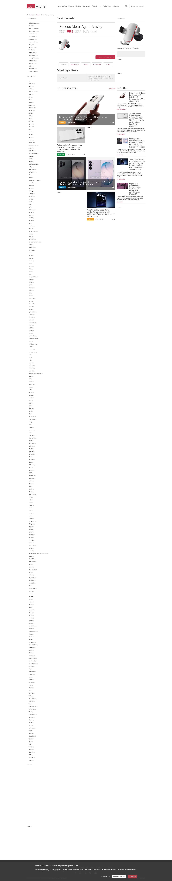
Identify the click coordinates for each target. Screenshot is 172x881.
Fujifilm (31, 306)
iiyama (31, 381)
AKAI (31, 97)
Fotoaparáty (33, 42)
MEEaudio (32, 465)
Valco (31, 730)
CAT (30, 204)
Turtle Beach (33, 714)
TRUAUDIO (32, 709)
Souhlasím (132, 876)
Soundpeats (32, 661)
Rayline (31, 591)
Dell (31, 234)
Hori (30, 355)
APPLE (31, 126)
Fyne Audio (32, 312)
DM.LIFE (31, 255)
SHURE (31, 636)
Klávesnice (33, 68)
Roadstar (32, 610)
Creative (32, 226)
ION (30, 389)
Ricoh (31, 607)
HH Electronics (33, 344)
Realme (31, 602)
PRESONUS (32, 577)
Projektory (32, 47)
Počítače (94, 6)
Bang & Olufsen (34, 153)
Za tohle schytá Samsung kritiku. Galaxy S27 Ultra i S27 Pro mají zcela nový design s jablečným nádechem (69, 148)
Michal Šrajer (71, 122)
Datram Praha (33, 231)
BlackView (32, 169)
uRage (31, 725)
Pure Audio (32, 583)
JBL (31, 400)
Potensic (31, 575)
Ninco (31, 510)
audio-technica (33, 145)
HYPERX (32, 368)
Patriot (31, 548)
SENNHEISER (33, 631)
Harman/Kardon (34, 338)
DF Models (32, 247)
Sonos (31, 650)
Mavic (31, 457)
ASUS (31, 140)
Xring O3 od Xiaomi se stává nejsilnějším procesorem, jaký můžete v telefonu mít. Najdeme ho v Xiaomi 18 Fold (101, 213)
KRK (30, 414)
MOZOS (31, 481)
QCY (30, 585)
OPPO (31, 532)
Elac (31, 271)
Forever (31, 301)
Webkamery (33, 60)
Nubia (31, 516)
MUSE (31, 491)
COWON (31, 220)
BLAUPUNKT (33, 172)
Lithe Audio (32, 435)
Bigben (31, 167)
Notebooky (33, 36)
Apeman (31, 124)
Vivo (31, 741)
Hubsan (32, 365)
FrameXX (32, 303)
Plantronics (32, 561)
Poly (31, 572)
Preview (62, 122)
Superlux (31, 679)
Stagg (31, 669)
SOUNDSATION (33, 663)
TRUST (31, 712)
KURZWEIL (32, 416)
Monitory (32, 52)
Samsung (32, 626)
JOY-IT (31, 403)
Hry (100, 6)
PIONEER (32, 559)
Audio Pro (32, 142)
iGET (30, 379)
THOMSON (32, 698)
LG (30, 432)
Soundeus (32, 655)
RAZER (31, 593)
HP (30, 357)
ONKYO (31, 529)
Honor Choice (33, 352)
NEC (31, 500)
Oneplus (31, 526)
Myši (31, 66)
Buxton (31, 185)
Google (31, 330)
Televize (32, 50)
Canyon (31, 196)
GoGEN (31, 328)
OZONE (31, 542)
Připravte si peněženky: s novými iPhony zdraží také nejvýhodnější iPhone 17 (135, 189)
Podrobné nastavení (119, 876)
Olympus (32, 524)
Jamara (31, 395)
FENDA (31, 290)
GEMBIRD (32, 317)
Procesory (32, 63)
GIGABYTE (32, 322)
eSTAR (31, 285)
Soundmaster (33, 658)
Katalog (78, 6)
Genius (31, 320)
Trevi (30, 704)
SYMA (31, 685)
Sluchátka (33, 39)
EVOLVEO (32, 287)
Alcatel (31, 102)
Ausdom (31, 148)
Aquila (31, 132)
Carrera (31, 199)
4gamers (32, 83)
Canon (31, 188)
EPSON (31, 282)
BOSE (31, 177)
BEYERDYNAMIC (34, 164)
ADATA (31, 94)
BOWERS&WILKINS (34, 180)
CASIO (31, 201)
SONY (31, 653)
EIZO (31, 269)
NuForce (31, 518)
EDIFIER (31, 266)
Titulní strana (32, 15)
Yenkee (31, 760)
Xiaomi (32, 752)
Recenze (71, 6)
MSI (30, 486)
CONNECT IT (33, 210)
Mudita (31, 489)
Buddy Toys (32, 183)
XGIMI (31, 749)
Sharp (31, 634)
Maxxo (31, 462)
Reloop (31, 604)
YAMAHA (32, 757)
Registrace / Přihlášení (138, 6)
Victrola (31, 733)
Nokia (31, 513)
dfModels (32, 250)
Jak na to (116, 6)
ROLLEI (31, 615)
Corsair (31, 212)
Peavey (31, 551)
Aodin (31, 118)
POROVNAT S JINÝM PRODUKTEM (105, 57)
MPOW (31, 483)
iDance (31, 376)
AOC (31, 116)
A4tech (31, 86)
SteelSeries (32, 671)
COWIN (31, 218)
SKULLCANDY (33, 645)
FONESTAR (32, 298)
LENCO (31, 427)
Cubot (31, 228)
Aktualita (62, 187)
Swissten (32, 682)
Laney (31, 422)
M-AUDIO (32, 454)
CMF (30, 207)
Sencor (31, 628)
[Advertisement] (41, 792)
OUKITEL (31, 540)
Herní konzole (33, 34)
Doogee (31, 258)
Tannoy (31, 687)
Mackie (31, 440)
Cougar (31, 215)
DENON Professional (35, 242)
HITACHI (32, 349)
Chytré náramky (34, 31)
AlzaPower (32, 107)
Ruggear (31, 618)
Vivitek (31, 738)
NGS (31, 502)
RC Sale (31, 596)
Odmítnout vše (105, 876)
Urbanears (32, 728)
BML (30, 175)
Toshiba (32, 701)
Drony (31, 44)
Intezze (31, 387)
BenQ (31, 161)
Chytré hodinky (34, 28)
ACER (31, 89)
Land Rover (32, 419)
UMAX (31, 720)
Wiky (30, 744)
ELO (30, 274)
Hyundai (32, 371)
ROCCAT (31, 612)
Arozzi (31, 137)
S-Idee (31, 639)
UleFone (32, 717)
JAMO (31, 397)
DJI (30, 252)
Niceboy (31, 505)
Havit (31, 341)
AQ (30, 129)
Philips (31, 556)
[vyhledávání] (126, 6)
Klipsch (31, 408)
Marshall (32, 451)
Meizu (31, 467)
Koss (31, 411)
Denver (31, 244)
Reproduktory (33, 55)
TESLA (31, 696)
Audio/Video (107, 6)
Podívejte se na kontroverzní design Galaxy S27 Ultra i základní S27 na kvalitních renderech (85, 183)
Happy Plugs (33, 336)
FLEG (31, 295)
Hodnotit (94, 31)
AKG (30, 99)
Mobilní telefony (62, 6)
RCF (31, 599)
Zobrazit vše (112, 88)
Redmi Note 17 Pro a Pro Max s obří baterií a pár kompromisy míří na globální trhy (82, 118)
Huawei (31, 363)
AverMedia (32, 150)
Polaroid (31, 567)
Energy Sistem (33, 277)
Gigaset (31, 325)
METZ (31, 473)
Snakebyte (32, 647)
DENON (31, 236)
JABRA (31, 392)
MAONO (31, 448)
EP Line (31, 279)
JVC (31, 406)
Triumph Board (33, 706)
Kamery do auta (34, 58)
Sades (31, 620)
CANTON (32, 193)
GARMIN (31, 314)
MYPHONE (32, 494)
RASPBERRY (33, 588)
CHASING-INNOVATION (36, 373)
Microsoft (32, 475)
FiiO (30, 293)
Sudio (31, 677)
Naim (31, 497)
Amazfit (32, 110)
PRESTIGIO (32, 580)
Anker (31, 113)
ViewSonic (32, 736)
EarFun (31, 261)
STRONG (32, 674)
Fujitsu (31, 309)
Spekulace (61, 154)
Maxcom (32, 459)
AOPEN (31, 121)
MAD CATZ (32, 443)
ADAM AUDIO (33, 91)
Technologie (86, 6)
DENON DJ (32, 239)
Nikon (31, 508)
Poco (31, 564)
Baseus (38, 15)
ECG (30, 263)
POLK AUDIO (33, 569)
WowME (31, 747)
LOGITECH (32, 438)
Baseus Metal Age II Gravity (47, 15)
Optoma (32, 534)
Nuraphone (32, 521)
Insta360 (32, 384)
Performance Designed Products (38, 553)
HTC (30, 360)
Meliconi (32, 470)
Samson (32, 623)
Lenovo (32, 430)
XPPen (31, 755)
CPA (30, 223)
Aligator (32, 105)
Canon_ (31, 191)
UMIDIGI (31, 722)
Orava (31, 537)
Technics (31, 693)
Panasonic (32, 545)
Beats (31, 158)
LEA (30, 424)
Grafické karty (33, 71)
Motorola (32, 478)
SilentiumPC (32, 642)
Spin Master (32, 666)
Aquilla (31, 134)
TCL (30, 690)
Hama (31, 333)
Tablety (31, 25)
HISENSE (32, 346)
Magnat (32, 446)
